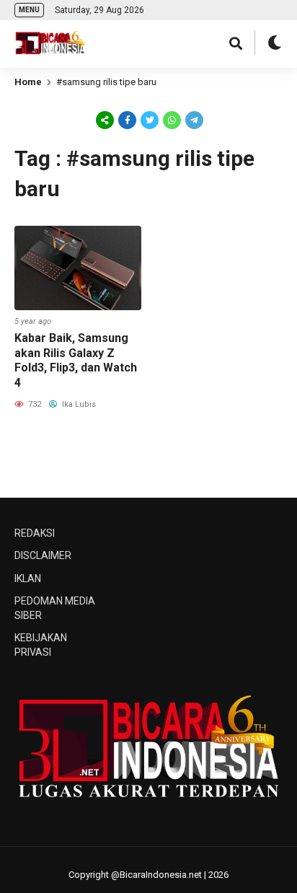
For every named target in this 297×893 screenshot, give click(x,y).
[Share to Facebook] (127, 120)
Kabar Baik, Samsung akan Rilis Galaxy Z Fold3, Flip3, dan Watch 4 (75, 360)
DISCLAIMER (42, 555)
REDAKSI (34, 533)
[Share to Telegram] (193, 120)
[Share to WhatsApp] (171, 120)
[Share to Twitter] (149, 120)
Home (28, 81)
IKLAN (27, 578)
